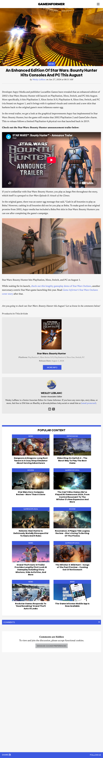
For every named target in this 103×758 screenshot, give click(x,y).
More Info (52, 367)
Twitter (53, 409)
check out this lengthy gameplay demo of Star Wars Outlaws (61, 286)
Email (49, 409)
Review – (30, 493)
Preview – (72, 567)
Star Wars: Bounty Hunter (51, 353)
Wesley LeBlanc (39, 80)
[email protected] (88, 403)
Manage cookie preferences (51, 645)
